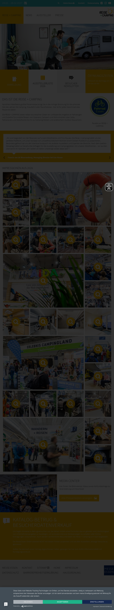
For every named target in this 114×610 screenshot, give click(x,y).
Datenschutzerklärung (106, 606)
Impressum (96, 606)
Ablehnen (28, 602)
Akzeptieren (62, 602)
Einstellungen (97, 602)
